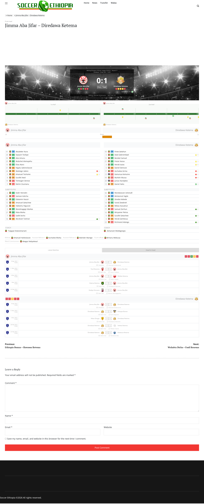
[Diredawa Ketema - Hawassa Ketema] (102, 333)
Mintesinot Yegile (121, 196)
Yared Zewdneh (121, 202)
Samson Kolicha (22, 196)
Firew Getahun (120, 151)
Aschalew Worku (54, 238)
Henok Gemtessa (121, 219)
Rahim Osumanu (22, 184)
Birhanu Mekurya (113, 238)
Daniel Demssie (121, 168)
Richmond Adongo (122, 222)
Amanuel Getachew (23, 202)
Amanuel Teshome (23, 174)
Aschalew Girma (121, 171)
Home (86, 3)
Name (9, 415)
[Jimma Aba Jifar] (83, 82)
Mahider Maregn (86, 238)
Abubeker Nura (22, 151)
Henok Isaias (119, 164)
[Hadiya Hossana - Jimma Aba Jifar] (102, 291)
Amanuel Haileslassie (22, 238)
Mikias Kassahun (121, 206)
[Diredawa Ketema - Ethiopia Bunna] (102, 312)
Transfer (104, 3)
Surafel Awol (21, 177)
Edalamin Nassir (22, 199)
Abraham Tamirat (23, 219)
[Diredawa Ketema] (121, 82)
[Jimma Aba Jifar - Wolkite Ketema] (102, 277)
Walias (114, 3)
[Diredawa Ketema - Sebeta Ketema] (102, 326)
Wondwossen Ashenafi (123, 193)
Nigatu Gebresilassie (24, 168)
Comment (11, 383)
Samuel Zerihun (121, 209)
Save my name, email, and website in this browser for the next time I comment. (46, 438)
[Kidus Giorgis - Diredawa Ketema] (102, 319)
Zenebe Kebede (121, 199)
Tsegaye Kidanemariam (17, 231)
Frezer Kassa (120, 161)
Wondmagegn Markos (24, 209)
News (94, 3)
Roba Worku (20, 212)
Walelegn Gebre (22, 171)
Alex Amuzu (20, 158)
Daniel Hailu (119, 184)
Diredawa (96, 72)
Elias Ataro (20, 164)
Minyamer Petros (121, 212)
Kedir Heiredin (21, 193)
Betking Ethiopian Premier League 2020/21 (99, 70)
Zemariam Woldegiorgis (116, 231)
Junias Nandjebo (121, 181)
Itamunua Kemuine (122, 174)
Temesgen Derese (23, 181)
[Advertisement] (102, 47)
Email (8, 427)
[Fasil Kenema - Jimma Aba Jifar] (102, 270)
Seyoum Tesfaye (22, 155)
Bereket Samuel (121, 158)
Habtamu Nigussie (23, 206)
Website (108, 427)
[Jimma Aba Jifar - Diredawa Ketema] (102, 263)
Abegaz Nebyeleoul (30, 241)
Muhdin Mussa (120, 177)
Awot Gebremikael (122, 155)
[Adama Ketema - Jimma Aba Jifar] (102, 284)
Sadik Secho (20, 215)
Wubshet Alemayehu (24, 161)
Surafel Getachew (121, 215)
